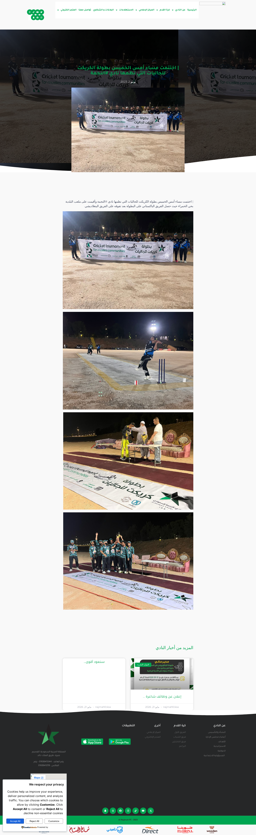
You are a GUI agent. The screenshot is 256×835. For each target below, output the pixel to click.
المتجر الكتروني (68, 10)
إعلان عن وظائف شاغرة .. (162, 697)
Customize (53, 821)
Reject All (34, 821)
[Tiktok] (33, 12)
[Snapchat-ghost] (33, 17)
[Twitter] (41, 12)
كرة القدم (165, 10)
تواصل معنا (85, 10)
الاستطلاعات (126, 10)
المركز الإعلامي (146, 10)
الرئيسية (192, 10)
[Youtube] (37, 12)
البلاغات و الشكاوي (103, 10)
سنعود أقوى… (94, 662)
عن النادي (180, 10)
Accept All (15, 821)
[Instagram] (41, 17)
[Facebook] (37, 17)
